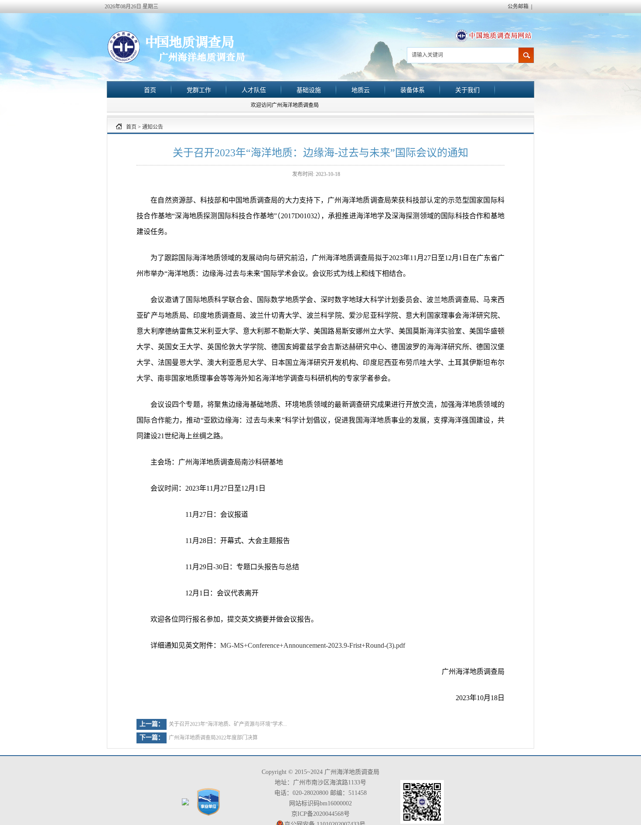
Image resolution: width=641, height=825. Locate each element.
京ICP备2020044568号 (320, 814)
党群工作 (199, 89)
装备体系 (412, 89)
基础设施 (309, 89)
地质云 (360, 89)
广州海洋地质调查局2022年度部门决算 (213, 738)
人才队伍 (254, 89)
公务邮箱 (518, 6)
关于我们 (467, 89)
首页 (150, 89)
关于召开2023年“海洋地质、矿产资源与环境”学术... (228, 724)
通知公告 (152, 127)
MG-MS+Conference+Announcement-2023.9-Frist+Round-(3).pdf (312, 645)
